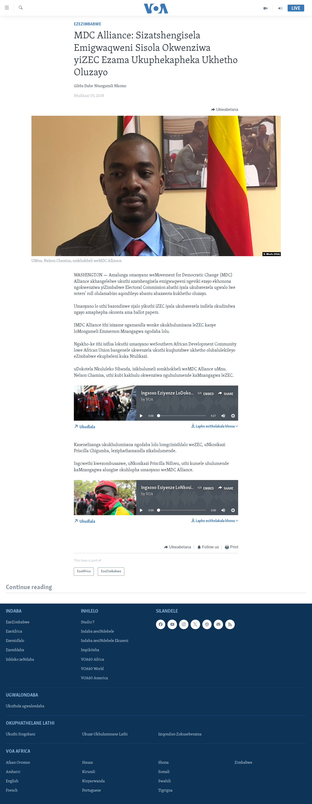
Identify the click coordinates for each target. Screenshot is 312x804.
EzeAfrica (14, 632)
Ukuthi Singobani (20, 735)
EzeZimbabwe (87, 24)
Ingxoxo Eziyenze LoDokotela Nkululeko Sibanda (188, 393)
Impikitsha (90, 650)
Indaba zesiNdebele (97, 632)
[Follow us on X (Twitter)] (195, 624)
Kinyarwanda (93, 781)
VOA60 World (92, 669)
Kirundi (88, 772)
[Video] (265, 8)
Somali (164, 772)
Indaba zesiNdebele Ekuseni (104, 641)
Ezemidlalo (15, 641)
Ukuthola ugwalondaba (25, 706)
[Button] (224, 109)
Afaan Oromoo (18, 763)
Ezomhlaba (15, 650)
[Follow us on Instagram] (183, 624)
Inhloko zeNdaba (20, 660)
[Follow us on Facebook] (160, 624)
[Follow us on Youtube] (172, 624)
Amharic (13, 772)
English (12, 781)
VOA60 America (94, 678)
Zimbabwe (243, 763)
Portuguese (91, 791)
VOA (149, 400)
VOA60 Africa (92, 660)
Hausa (87, 763)
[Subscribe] (218, 624)
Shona (163, 763)
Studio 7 (87, 623)
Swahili (164, 781)
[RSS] (229, 624)
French (12, 791)
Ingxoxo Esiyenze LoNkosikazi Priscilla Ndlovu (186, 487)
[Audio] (280, 8)
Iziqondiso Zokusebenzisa (180, 735)
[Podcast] (207, 624)
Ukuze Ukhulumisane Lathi (105, 735)
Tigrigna (165, 791)
